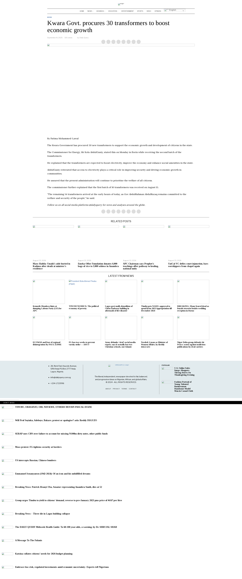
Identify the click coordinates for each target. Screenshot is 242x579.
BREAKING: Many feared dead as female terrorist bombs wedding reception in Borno (193, 308)
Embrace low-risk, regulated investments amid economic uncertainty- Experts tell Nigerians (62, 567)
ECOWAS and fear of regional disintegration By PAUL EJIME (47, 343)
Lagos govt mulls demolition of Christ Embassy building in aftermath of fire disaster (119, 308)
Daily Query (84, 38)
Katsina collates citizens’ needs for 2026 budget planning (43, 554)
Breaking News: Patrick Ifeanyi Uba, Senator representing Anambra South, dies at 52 (58, 487)
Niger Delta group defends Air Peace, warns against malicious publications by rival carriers (191, 344)
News (49, 17)
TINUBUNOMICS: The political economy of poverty (84, 307)
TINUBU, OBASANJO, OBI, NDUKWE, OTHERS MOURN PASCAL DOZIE (53, 407)
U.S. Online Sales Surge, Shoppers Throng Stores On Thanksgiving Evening (184, 371)
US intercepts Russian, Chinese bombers (35, 460)
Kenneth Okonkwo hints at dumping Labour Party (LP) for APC (47, 308)
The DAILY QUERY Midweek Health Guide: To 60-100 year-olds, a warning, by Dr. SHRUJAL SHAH (66, 527)
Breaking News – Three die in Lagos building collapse (42, 514)
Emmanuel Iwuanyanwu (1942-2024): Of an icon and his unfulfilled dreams (52, 474)
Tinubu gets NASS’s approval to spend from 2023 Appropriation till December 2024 (156, 308)
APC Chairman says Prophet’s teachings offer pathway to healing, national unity (141, 266)
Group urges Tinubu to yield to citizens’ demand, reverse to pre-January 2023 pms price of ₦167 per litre (69, 500)
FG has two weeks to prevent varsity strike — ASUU (82, 343)
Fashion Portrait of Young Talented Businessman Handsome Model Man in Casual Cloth (183, 386)
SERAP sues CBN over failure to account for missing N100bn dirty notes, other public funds (61, 434)
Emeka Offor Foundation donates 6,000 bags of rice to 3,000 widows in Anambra (98, 265)
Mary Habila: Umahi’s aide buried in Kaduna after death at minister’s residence (51, 266)
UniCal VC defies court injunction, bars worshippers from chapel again (188, 265)
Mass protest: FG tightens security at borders (38, 447)
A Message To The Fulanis (28, 540)
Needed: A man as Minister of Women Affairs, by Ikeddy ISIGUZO (154, 344)
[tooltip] (185, 4)
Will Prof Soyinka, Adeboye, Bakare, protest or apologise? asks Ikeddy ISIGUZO (56, 420)
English (172, 10)
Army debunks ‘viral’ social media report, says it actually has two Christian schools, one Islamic (120, 344)
